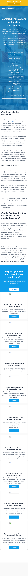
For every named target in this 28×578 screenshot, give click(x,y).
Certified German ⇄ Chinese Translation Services (15, 91)
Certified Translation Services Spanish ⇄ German (15, 73)
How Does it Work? (12, 55)
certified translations (16, 121)
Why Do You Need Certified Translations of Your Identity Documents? (14, 58)
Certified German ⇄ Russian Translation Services (15, 84)
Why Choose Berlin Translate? (15, 52)
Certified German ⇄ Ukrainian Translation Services (16, 94)
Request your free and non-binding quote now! (14, 62)
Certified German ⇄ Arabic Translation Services (16, 80)
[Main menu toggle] (24, 8)
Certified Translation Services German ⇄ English (15, 66)
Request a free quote (14, 4)
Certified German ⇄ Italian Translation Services (15, 69)
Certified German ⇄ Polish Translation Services (15, 87)
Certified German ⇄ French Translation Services (16, 77)
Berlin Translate (8, 9)
